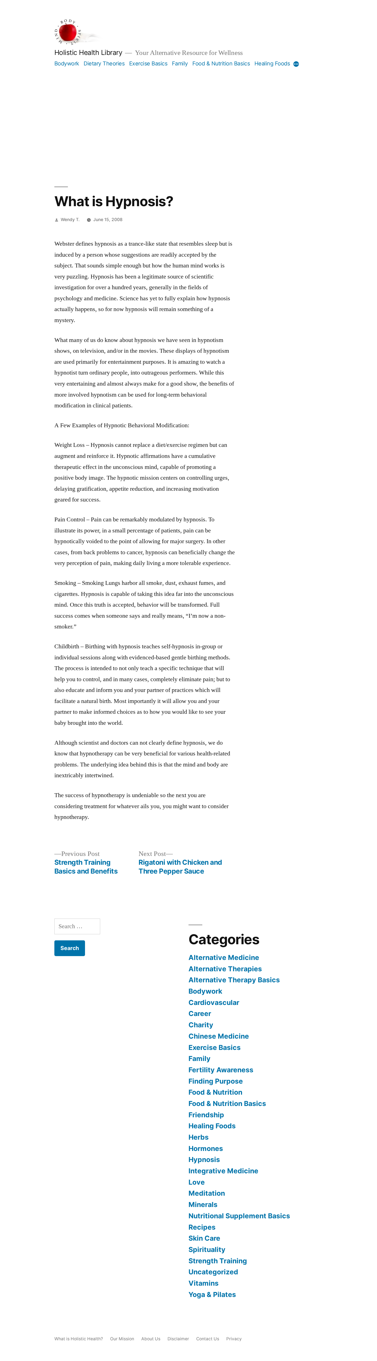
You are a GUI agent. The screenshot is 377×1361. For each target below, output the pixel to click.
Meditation (207, 1193)
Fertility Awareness (221, 1070)
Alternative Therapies (225, 969)
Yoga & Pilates (212, 1294)
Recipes (202, 1227)
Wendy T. (70, 219)
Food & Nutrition (215, 1092)
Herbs (199, 1137)
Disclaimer (178, 1338)
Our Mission (122, 1338)
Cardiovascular (214, 1002)
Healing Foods (272, 63)
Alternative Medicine (224, 957)
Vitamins (204, 1283)
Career (200, 1013)
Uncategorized (213, 1272)
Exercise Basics (148, 63)
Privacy (234, 1338)
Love (197, 1182)
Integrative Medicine (223, 1171)
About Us (150, 1338)
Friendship (206, 1115)
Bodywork (66, 63)
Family (180, 63)
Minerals (203, 1204)
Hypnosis (204, 1159)
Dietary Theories (104, 63)
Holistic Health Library (88, 52)
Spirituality (207, 1249)
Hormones (206, 1148)
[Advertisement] (188, 108)
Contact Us (207, 1338)
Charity (201, 1025)
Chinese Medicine (219, 1036)
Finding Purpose (216, 1081)
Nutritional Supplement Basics (239, 1216)
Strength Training (218, 1261)
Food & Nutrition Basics (221, 63)
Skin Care (204, 1238)
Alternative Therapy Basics (234, 980)
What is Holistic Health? (78, 1338)
